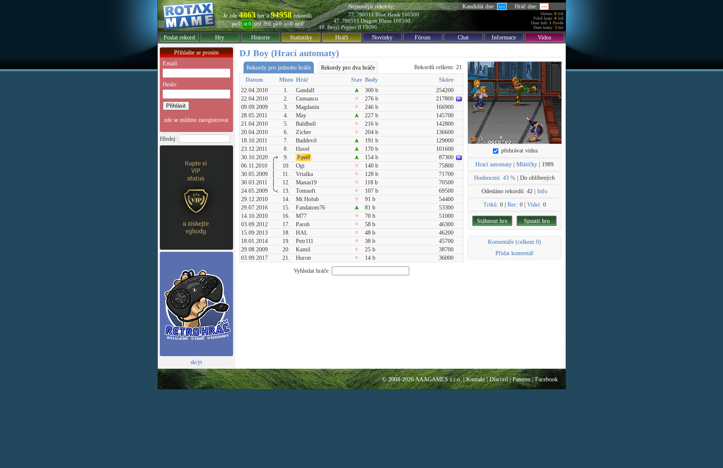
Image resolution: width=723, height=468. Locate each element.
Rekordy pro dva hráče (348, 68)
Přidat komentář (514, 253)
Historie (260, 37)
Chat (463, 37)
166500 (410, 14)
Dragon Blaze (376, 21)
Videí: (534, 205)
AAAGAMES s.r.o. (438, 379)
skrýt (196, 362)
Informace (504, 37)
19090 (369, 27)
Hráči (341, 37)
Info (542, 191)
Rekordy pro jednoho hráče (278, 68)
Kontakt (475, 379)
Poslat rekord (179, 37)
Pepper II (351, 27)
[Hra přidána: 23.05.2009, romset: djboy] (514, 103)
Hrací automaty (493, 164)
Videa (544, 37)
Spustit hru (537, 221)
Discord (499, 379)
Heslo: (170, 84)
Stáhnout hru (492, 221)
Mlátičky (526, 164)
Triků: (490, 205)
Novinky (382, 37)
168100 (401, 21)
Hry (219, 37)
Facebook (546, 379)
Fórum (423, 37)
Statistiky (301, 37)
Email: (171, 63)
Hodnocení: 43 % (494, 178)
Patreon (522, 379)
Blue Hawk (387, 14)
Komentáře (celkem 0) (514, 242)
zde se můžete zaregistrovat (196, 120)
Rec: (513, 205)
